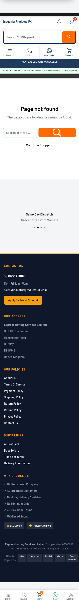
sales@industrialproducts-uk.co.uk (26, 290)
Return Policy (12, 403)
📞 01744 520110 (14, 276)
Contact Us (11, 423)
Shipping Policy (13, 397)
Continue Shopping (39, 145)
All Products (11, 444)
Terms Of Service (15, 384)
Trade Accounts (14, 456)
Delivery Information (17, 463)
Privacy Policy (12, 416)
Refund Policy (12, 410)
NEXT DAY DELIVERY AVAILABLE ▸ (40, 61)
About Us (10, 378)
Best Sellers (11, 450)
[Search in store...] (57, 132)
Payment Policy (13, 391)
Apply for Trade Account (23, 300)
